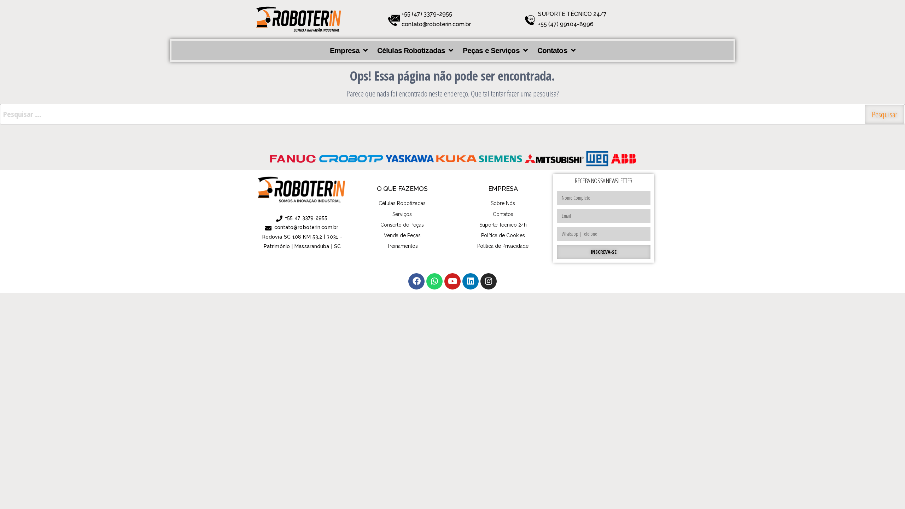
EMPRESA (503, 188)
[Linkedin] (470, 281)
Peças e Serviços (491, 50)
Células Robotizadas (411, 50)
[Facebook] (416, 281)
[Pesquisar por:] (452, 114)
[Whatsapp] (434, 281)
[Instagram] (488, 281)
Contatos (552, 50)
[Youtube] (452, 281)
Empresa (345, 50)
